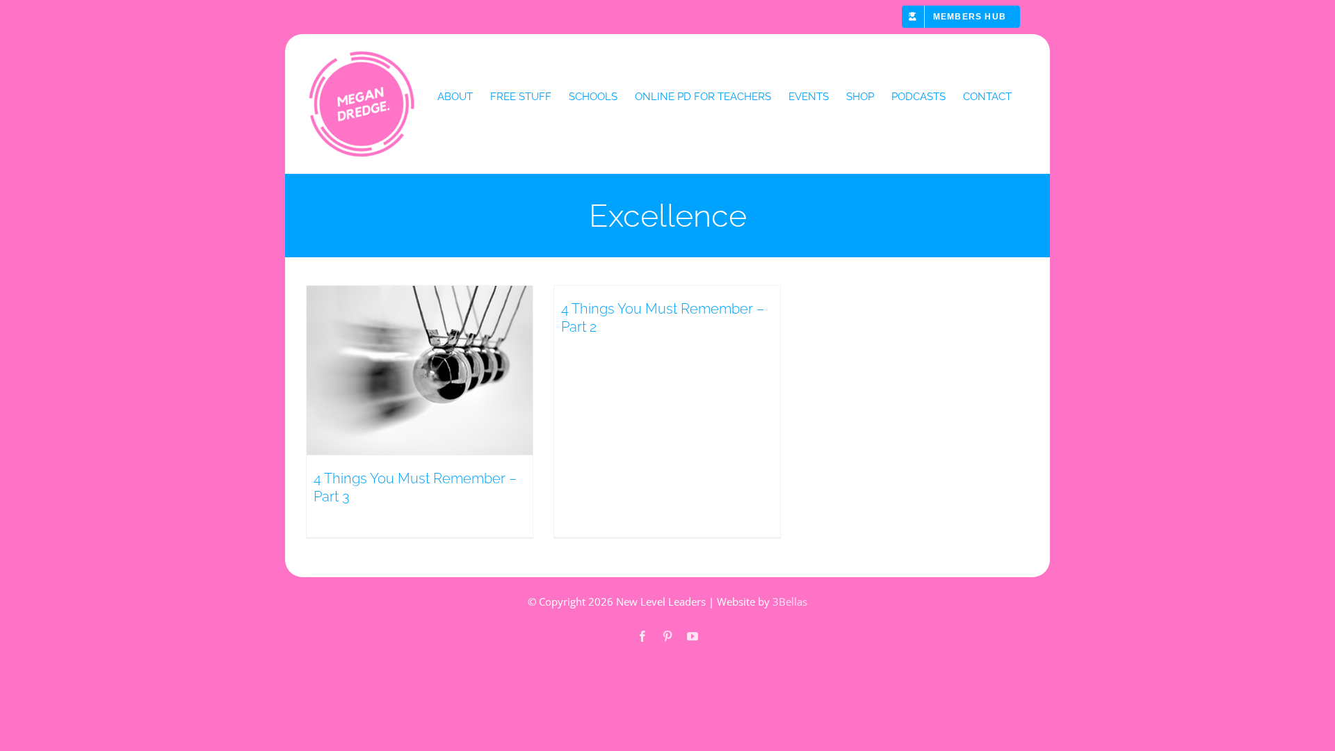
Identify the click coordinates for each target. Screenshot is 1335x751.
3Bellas (789, 601)
